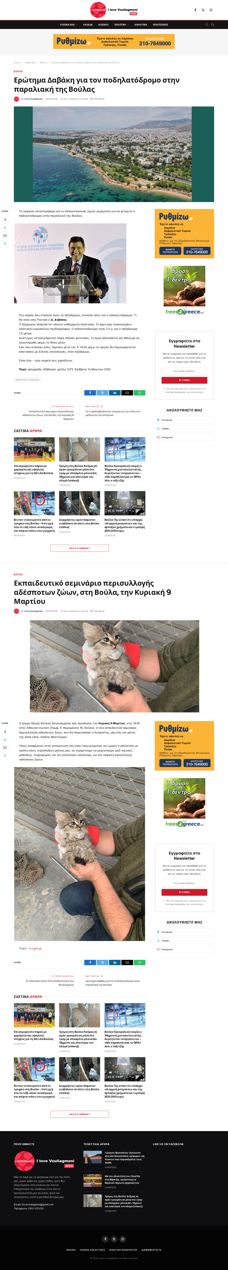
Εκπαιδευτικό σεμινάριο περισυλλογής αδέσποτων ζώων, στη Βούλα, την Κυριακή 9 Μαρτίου (48, 415)
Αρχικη (71, 1250)
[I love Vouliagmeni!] (114, 10)
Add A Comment (79, 548)
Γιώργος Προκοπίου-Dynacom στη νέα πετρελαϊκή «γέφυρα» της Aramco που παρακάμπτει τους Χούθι (125, 1157)
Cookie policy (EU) (92, 1250)
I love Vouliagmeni (33, 98)
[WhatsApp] (5, 243)
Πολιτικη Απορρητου (123, 1250)
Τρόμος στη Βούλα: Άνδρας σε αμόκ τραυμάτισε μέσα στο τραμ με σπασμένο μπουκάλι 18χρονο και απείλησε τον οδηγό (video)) (78, 473)
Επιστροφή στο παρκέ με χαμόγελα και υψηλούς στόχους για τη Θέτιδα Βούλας (33, 469)
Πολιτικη (120, 24)
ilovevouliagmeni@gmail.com (38, 1204)
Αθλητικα (141, 24)
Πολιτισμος (160, 24)
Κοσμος (103, 24)
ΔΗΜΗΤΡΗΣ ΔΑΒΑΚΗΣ (28, 379)
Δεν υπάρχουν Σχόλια (76, 98)
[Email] (5, 235)
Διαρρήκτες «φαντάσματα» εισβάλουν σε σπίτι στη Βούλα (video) (79, 523)
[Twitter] (5, 228)
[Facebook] (5, 220)
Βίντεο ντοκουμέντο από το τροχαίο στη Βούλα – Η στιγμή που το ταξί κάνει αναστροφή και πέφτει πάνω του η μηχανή (34, 525)
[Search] (212, 24)
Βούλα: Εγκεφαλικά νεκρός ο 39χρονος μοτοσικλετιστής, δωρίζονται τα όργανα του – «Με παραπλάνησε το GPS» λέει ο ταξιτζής (123, 473)
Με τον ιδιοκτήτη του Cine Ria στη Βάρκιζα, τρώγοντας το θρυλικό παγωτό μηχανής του (122, 1179)
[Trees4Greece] (184, 291)
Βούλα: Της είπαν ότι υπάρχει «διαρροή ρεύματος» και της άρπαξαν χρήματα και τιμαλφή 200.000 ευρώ (124, 525)
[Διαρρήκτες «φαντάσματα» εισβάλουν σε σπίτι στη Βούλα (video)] (79, 503)
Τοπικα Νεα (67, 24)
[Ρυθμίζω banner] (114, 41)
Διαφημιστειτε (152, 1250)
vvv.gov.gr (35, 948)
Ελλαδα (88, 24)
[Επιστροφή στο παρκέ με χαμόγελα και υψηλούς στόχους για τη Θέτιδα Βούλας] (34, 449)
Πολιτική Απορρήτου (176, 392)
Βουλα (18, 71)
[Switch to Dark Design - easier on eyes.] (207, 24)
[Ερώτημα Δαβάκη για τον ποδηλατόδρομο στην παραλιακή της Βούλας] (114, 154)
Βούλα (18, 574)
